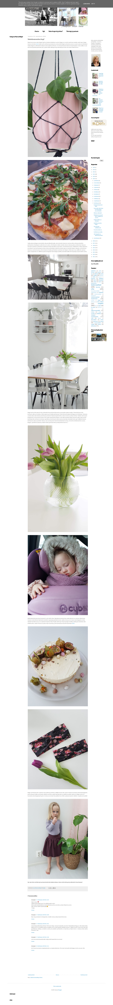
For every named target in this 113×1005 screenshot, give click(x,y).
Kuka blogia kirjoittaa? (56, 31)
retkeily (99, 313)
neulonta (92, 300)
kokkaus (101, 278)
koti (95, 280)
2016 (94, 245)
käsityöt (101, 280)
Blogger (60, 990)
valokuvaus (95, 321)
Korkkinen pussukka (98, 232)
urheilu (101, 319)
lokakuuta (96, 185)
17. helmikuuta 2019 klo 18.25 (42, 900)
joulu (102, 274)
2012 (94, 254)
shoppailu (93, 315)
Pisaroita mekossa (98, 230)
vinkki (92, 324)
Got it (93, 3)
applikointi (93, 270)
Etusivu (37, 31)
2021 (94, 174)
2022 (94, 172)
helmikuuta (96, 203)
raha (92, 309)
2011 (94, 256)
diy (91, 274)
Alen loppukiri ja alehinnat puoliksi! (98, 235)
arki (100, 270)
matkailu (101, 292)
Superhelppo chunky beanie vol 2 (101, 75)
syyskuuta (96, 187)
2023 (94, 169)
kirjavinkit (100, 277)
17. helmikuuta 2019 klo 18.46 (42, 914)
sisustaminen (94, 316)
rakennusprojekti (95, 310)
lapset (100, 281)
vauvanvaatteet (97, 322)
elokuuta (96, 189)
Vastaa (32, 910)
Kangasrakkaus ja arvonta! (97, 220)
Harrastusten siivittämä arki (97, 227)
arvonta (92, 272)
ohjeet (99, 300)
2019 (94, 178)
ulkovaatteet (93, 319)
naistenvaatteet (95, 297)
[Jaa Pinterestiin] (55, 888)
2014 (94, 250)
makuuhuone (94, 292)
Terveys (99, 318)
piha (96, 305)
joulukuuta (96, 180)
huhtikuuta (96, 198)
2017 (94, 243)
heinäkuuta (96, 192)
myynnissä (93, 295)
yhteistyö (93, 326)
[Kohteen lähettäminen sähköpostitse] (49, 888)
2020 (94, 176)
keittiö (94, 277)
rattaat (99, 312)
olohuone (93, 301)
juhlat (95, 275)
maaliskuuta (97, 201)
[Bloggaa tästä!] (50, 888)
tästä (37, 44)
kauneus (101, 275)
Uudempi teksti (31, 975)
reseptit (92, 313)
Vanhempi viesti (83, 975)
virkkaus (99, 324)
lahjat (95, 281)
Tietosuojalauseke (57, 986)
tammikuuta (96, 238)
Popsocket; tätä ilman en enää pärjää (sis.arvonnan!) (98, 210)
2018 (94, 241)
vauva (101, 321)
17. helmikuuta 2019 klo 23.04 (42, 937)
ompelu (100, 303)
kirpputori (93, 278)
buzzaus (99, 272)
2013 (94, 252)
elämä (96, 274)
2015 (94, 247)
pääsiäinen (100, 307)
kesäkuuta (96, 194)
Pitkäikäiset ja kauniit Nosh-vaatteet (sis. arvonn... (98, 216)
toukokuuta (96, 196)
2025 (94, 167)
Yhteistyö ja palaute (72, 31)
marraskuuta (97, 182)
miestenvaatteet (97, 294)
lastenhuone (93, 283)
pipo (99, 305)
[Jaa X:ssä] (52, 888)
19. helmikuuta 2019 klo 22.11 (42, 946)
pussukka (93, 307)
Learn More (86, 3)
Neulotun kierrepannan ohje (101, 83)
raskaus (92, 312)
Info (43, 31)
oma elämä (100, 301)
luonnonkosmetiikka (95, 291)
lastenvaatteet (96, 285)
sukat (92, 318)
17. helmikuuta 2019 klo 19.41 (42, 923)
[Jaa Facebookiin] (53, 888)
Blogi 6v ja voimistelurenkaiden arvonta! (101, 110)
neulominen (94, 298)
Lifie (92, 289)
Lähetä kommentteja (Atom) (36, 977)
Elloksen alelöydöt (98, 213)
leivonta (98, 287)
